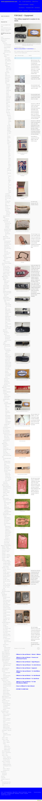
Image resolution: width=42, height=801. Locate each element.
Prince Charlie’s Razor (7, 600)
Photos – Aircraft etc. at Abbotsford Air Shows (7, 716)
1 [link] (38, 648)
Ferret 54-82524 (8, 366)
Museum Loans (6, 691)
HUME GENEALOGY (5, 660)
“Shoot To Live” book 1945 (8, 107)
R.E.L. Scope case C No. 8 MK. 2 (9, 159)
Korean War (5, 482)
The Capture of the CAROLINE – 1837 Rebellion (6, 620)
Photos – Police (5, 737)
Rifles (4, 53)
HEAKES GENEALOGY (6, 659)
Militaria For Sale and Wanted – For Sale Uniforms (24, 48)
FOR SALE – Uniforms (6, 554)
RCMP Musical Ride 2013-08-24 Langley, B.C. (8, 528)
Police (3, 496)
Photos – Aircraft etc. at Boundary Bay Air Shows (7, 720)
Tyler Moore (39, 792)
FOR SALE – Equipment (6, 555)
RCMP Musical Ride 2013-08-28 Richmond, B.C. (8, 532)
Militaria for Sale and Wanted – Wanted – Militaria (28, 654)
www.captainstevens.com (9, 1)
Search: (30, 55)
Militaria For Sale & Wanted (23, 4)
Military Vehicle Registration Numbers (6, 283)
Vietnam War (5, 483)
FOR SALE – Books (5, 567)
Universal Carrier (7, 383)
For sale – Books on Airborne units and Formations (6, 577)
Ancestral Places (5, 669)
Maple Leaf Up (5, 495)
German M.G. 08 (7, 221)
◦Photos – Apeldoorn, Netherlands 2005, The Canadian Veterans (7, 758)
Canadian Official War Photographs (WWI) (7, 463)
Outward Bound (6, 677)
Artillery (4, 260)
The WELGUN (6, 218)
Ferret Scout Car (7, 349)
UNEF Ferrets (7, 360)
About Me (20, 10)
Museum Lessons (5, 680)
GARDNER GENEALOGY (6, 657)
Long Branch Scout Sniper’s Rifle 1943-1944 (8, 195)
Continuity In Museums (7, 684)
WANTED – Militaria (5, 547)
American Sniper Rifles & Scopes (8, 213)
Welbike (5, 341)
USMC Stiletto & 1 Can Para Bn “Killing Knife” (7, 249)
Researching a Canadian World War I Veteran (7, 467)
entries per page (20, 55)
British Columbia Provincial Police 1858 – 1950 (7, 500)
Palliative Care (6, 650)
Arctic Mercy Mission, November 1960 (7, 642)
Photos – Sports (5, 739)
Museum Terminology (7, 694)
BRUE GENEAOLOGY (5, 652)
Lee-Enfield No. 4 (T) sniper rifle (8, 111)
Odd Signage (4, 774)
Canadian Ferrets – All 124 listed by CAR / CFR (8, 358)
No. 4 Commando (6, 430)
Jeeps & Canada (6, 285)
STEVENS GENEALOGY (6, 622)
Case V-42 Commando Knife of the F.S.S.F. (7, 253)
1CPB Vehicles (7, 422)
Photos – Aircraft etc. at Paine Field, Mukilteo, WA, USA (7, 724)
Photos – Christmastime (6, 752)
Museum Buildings (6, 693)
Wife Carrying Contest (6, 751)
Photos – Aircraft (5, 712)
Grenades (5, 255)
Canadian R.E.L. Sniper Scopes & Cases (9, 140)
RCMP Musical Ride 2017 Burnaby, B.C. (7, 537)
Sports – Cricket (6, 740)
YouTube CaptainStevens (26, 1)
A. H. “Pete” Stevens (6, 638)
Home (20, 1)
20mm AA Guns (7, 261)
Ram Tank (6, 384)
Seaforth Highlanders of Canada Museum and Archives (7, 705)
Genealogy (32, 4)
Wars (3, 456)
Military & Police (35, 1)
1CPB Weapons (8, 421)
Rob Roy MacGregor (6, 604)
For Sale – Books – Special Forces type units (6, 581)
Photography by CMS (29, 7)
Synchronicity (4, 773)
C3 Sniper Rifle (7, 201)
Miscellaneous (37, 7)
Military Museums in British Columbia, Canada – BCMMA (6, 698)
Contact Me (26, 10)
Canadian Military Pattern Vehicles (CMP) (6, 288)
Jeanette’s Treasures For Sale (34, 10)
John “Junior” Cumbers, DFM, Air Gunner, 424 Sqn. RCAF (7, 454)
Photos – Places (5, 755)
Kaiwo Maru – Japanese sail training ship (7, 735)
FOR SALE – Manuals (6, 560)
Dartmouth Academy (7, 675)
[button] (31, 58)
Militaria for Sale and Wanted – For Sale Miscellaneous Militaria (26, 682)
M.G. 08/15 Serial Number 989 (7, 234)
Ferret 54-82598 (8, 374)
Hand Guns (5, 43)
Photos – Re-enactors (6, 761)
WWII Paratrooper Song (7, 407)
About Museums (22, 7)
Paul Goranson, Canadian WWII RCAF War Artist (7, 450)
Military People (4, 443)
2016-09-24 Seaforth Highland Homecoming (7, 396)
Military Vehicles (5, 276)
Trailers (4, 343)
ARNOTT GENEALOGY (6, 653)
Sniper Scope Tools (9, 166)
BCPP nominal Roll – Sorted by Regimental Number (7, 510)
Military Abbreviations (7, 486)
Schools (3, 671)
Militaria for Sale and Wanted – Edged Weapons (28, 661)
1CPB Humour (7, 412)
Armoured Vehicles (6, 344)
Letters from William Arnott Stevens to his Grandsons (7, 636)
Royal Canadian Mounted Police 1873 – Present (7, 515)
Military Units (4, 387)
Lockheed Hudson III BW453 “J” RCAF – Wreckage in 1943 (7, 274)
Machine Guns (5, 220)
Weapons (3, 41)
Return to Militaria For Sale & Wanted (25, 686)
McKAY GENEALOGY (5, 668)
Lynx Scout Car (6, 378)
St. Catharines (5, 626)
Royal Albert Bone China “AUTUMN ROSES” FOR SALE (6, 784)
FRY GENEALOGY (5, 656)
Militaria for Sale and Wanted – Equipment (26, 668)
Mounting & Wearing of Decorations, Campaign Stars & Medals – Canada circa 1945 (7, 490)
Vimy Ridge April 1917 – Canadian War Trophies (8, 479)
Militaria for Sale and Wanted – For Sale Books (27, 678)
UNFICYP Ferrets (8, 362)
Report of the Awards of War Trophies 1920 (7, 475)
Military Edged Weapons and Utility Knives (6, 238)
